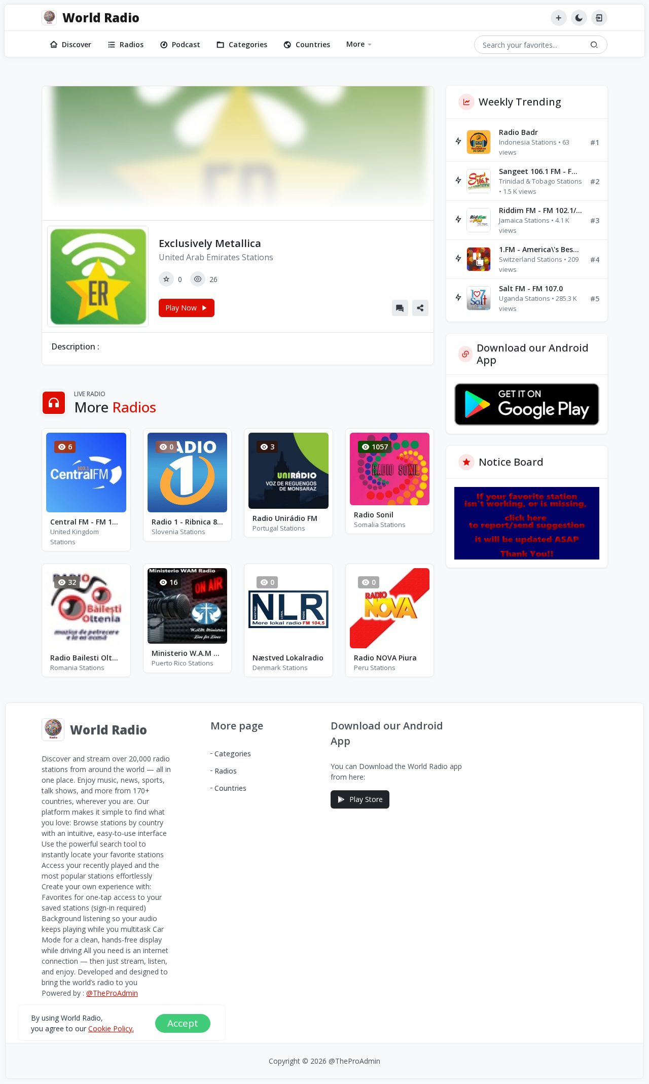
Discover (76, 44)
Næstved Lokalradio (288, 657)
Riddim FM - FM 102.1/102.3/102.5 (540, 210)
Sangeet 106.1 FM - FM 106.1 (540, 171)
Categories (248, 44)
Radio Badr (518, 132)
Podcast (186, 44)
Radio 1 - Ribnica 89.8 (188, 522)
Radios (131, 44)
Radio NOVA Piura (385, 657)
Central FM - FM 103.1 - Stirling (86, 522)
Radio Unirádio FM (285, 518)
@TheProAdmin (112, 993)
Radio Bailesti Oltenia (86, 657)
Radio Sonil (373, 514)
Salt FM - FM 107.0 (531, 288)
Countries (313, 44)
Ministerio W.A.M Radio (188, 653)
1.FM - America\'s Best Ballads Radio (540, 249)
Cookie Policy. (111, 1028)
